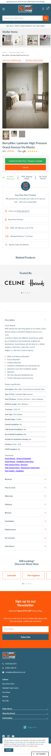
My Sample (41, 754)
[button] (21, 292)
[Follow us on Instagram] (8, 736)
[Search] (46, 18)
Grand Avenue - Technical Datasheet (18, 459)
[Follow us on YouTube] (13, 736)
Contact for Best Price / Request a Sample (25, 161)
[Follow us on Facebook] (3, 736)
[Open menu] (3, 9)
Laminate (11, 575)
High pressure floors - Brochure (16, 465)
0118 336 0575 (23, 211)
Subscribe (25, 637)
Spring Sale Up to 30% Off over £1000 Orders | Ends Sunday (26, 2)
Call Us (25, 167)
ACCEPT (8, 750)
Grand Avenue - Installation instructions (19, 462)
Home (4, 52)
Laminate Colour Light (16, 52)
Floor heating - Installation (14, 471)
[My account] (43, 9)
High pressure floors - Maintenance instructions (22, 468)
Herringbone (34, 575)
